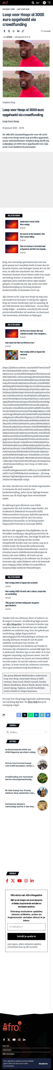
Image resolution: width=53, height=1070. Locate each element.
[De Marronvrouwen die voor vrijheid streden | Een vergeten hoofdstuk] (11, 334)
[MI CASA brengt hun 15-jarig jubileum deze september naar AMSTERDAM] (42, 792)
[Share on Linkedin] (18, 31)
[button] (43, 1063)
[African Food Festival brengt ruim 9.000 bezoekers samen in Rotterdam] (42, 764)
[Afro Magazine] (5, 2)
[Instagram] (26, 881)
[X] (12, 881)
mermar (9, 37)
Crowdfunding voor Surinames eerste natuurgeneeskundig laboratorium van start (19, 780)
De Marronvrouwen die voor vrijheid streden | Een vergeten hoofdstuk (33, 333)
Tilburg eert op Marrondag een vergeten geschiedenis (22, 604)
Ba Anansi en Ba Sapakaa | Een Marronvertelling (32, 235)
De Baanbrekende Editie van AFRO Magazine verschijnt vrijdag (20, 751)
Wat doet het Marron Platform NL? (20, 342)
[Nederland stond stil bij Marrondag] (11, 225)
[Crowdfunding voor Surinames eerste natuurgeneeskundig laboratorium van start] (42, 778)
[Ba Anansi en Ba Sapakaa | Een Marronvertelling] (11, 237)
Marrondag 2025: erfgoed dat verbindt (32, 353)
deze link (33, 702)
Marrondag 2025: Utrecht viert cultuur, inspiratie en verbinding (25, 593)
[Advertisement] (26, 180)
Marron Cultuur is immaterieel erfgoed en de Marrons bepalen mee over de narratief (33, 249)
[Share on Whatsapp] (13, 31)
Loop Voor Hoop (23, 9)
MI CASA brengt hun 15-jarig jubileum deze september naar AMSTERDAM (19, 793)
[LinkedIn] (32, 881)
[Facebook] (7, 881)
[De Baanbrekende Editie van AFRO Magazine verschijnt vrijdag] (42, 751)
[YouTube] (19, 881)
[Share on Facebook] (4, 31)
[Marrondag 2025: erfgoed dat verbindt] (11, 355)
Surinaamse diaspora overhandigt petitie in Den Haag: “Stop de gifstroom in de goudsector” (20, 808)
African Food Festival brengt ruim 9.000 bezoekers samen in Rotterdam (19, 766)
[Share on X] (9, 31)
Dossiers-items (9, 9)
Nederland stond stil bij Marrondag (29, 223)
